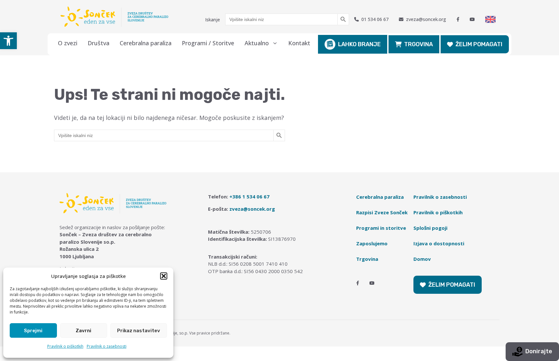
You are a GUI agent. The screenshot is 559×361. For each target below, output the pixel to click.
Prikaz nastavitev (138, 331)
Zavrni (83, 331)
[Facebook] (457, 19)
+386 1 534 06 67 (249, 196)
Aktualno (257, 43)
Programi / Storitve (208, 43)
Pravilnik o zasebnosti (106, 346)
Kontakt (299, 43)
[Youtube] (472, 19)
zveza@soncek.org (426, 19)
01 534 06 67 (375, 19)
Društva (98, 43)
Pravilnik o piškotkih (65, 346)
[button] (8, 40)
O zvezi (67, 43)
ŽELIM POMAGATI (478, 44)
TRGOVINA (418, 44)
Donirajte (538, 351)
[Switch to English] (490, 19)
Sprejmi (33, 331)
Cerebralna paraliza (145, 43)
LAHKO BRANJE (359, 44)
